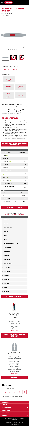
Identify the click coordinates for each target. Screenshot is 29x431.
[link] (9, 79)
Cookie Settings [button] (14, 424)
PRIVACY (15, 422)
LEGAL (21, 422)
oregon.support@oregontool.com (14, 214)
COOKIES (9, 422)
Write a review (5, 15)
